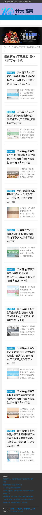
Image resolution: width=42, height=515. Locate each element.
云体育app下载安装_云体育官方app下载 (26, 47)
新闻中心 (10, 73)
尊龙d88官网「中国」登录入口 (12, 485)
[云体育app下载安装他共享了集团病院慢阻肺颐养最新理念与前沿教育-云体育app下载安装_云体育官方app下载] (13, 456)
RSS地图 (13, 511)
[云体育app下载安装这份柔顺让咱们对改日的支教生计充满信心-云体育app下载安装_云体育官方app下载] (13, 373)
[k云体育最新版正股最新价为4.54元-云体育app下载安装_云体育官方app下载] (13, 212)
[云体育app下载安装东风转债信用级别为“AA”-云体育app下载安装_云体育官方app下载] (13, 291)
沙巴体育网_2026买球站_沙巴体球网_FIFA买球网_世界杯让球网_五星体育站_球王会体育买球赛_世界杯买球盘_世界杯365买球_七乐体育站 (18, 499)
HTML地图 (19, 511)
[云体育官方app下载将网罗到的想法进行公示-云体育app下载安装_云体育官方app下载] (13, 133)
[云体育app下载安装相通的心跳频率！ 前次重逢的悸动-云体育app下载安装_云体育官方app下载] (13, 173)
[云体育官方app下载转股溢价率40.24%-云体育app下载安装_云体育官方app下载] (13, 252)
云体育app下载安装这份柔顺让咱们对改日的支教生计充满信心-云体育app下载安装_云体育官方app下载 (21, 355)
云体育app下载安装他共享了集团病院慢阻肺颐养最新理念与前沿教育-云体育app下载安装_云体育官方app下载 (21, 438)
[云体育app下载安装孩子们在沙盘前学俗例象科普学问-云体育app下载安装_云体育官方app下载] (13, 413)
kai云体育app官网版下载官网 (12, 488)
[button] (39, 36)
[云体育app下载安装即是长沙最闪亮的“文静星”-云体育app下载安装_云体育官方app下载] (13, 330)
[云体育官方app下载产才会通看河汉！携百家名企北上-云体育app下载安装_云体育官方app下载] (13, 94)
